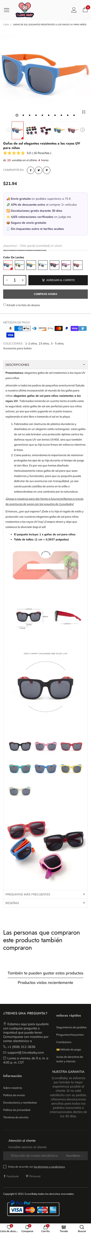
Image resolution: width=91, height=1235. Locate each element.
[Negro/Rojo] (54, 265)
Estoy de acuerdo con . (36, 1166)
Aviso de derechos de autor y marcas (69, 1059)
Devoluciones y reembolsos (20, 1102)
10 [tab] (74, 115)
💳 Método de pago (68, 1049)
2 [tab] (23, 115)
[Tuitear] (38, 170)
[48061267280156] (59, 130)
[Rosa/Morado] (66, 265)
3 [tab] (30, 115)
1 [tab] (17, 115)
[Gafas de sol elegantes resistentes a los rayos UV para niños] (31, 130)
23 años (44, 343)
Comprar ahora (45, 294)
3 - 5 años (57, 343)
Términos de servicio (15, 1117)
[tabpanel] (45, 74)
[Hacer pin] (46, 170)
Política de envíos (14, 1095)
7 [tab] (55, 115)
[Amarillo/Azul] (19, 265)
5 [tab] (42, 115)
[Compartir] (30, 170)
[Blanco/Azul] (43, 265)
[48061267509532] (73, 130)
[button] (8, 130)
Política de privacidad (16, 1110)
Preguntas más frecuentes (28, 894)
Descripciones (17, 365)
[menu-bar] (8, 10)
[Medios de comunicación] (83, 112)
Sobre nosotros (12, 1087)
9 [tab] (68, 115)
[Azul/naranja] (8, 265)
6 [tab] (49, 115)
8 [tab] (61, 115)
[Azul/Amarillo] (31, 265)
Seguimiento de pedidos (71, 1027)
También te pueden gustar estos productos (45, 973)
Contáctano (63, 1042)
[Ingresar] (74, 9)
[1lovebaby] (24, 10)
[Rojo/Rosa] (78, 265)
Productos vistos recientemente (45, 982)
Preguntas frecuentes (70, 1034)
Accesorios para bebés (17, 348)
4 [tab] (36, 115)
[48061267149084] (45, 74)
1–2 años (31, 343)
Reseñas (12, 903)
